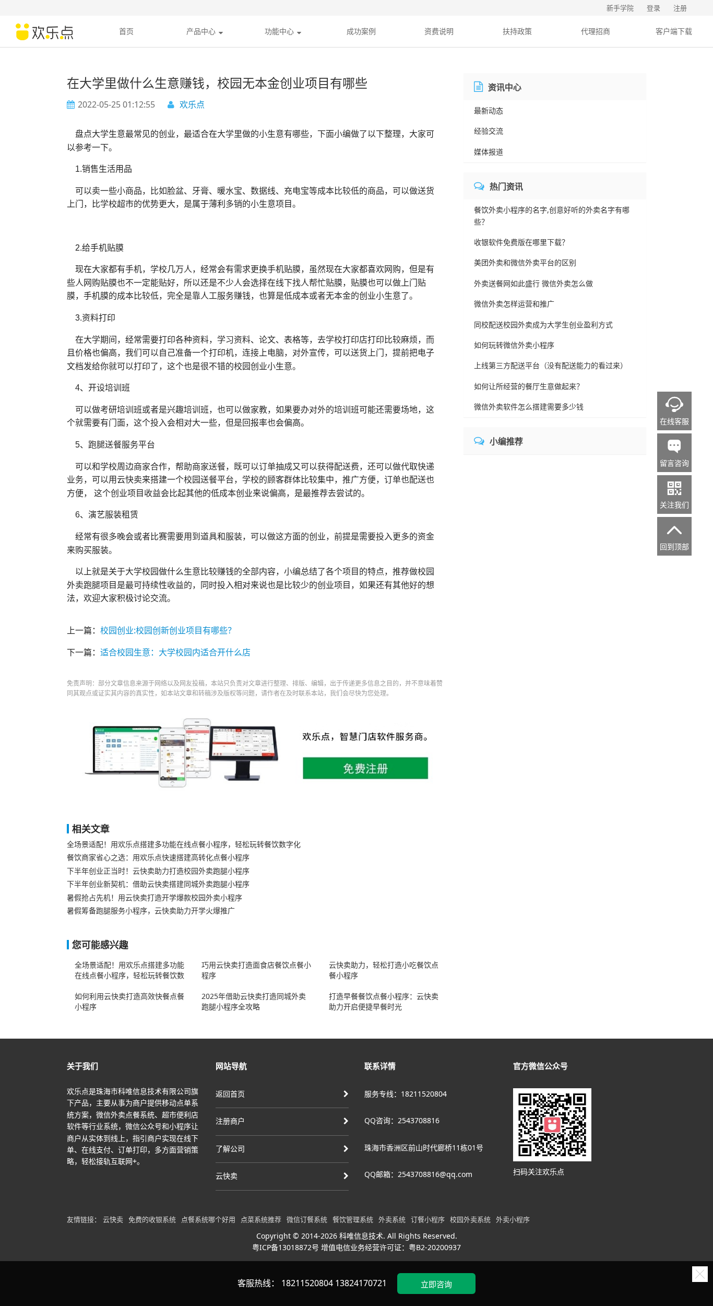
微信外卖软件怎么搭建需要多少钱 (529, 406)
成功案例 (361, 31)
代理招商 (595, 31)
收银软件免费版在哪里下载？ (521, 242)
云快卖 (226, 1176)
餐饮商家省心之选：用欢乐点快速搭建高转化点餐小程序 (158, 857)
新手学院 (620, 8)
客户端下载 (674, 31)
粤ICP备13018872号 (285, 1247)
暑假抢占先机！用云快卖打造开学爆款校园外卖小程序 (154, 897)
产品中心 (201, 31)
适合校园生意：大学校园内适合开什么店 (175, 652)
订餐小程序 (428, 1219)
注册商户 (230, 1121)
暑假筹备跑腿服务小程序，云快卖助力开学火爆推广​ (151, 910)
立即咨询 (436, 1284)
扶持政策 (517, 31)
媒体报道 (488, 152)
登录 (653, 8)
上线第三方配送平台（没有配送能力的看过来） (550, 365)
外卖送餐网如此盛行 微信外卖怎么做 (533, 283)
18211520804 (307, 1283)
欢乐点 (192, 104)
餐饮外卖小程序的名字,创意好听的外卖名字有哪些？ (551, 215)
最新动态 (488, 110)
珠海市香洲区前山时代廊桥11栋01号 (423, 1147)
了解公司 (230, 1149)
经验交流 (488, 131)
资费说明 (439, 31)
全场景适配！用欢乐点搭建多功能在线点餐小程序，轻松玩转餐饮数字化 (184, 844)
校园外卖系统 (470, 1219)
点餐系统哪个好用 (208, 1219)
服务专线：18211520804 (405, 1094)
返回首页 (230, 1094)
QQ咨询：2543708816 (401, 1120)
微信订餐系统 (307, 1219)
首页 (126, 31)
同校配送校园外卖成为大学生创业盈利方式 (543, 325)
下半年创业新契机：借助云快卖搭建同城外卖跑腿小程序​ (158, 884)
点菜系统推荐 (261, 1219)
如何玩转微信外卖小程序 (514, 345)
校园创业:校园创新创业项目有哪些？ (168, 630)
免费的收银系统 (152, 1219)
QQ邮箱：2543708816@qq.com (418, 1174)
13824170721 (361, 1283)
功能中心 (279, 31)
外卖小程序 (513, 1219)
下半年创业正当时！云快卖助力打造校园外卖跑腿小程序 (158, 871)
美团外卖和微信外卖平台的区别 (525, 262)
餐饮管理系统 (352, 1219)
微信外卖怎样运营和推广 (514, 304)
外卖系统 (392, 1219)
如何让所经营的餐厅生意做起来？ (529, 386)
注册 (680, 8)
